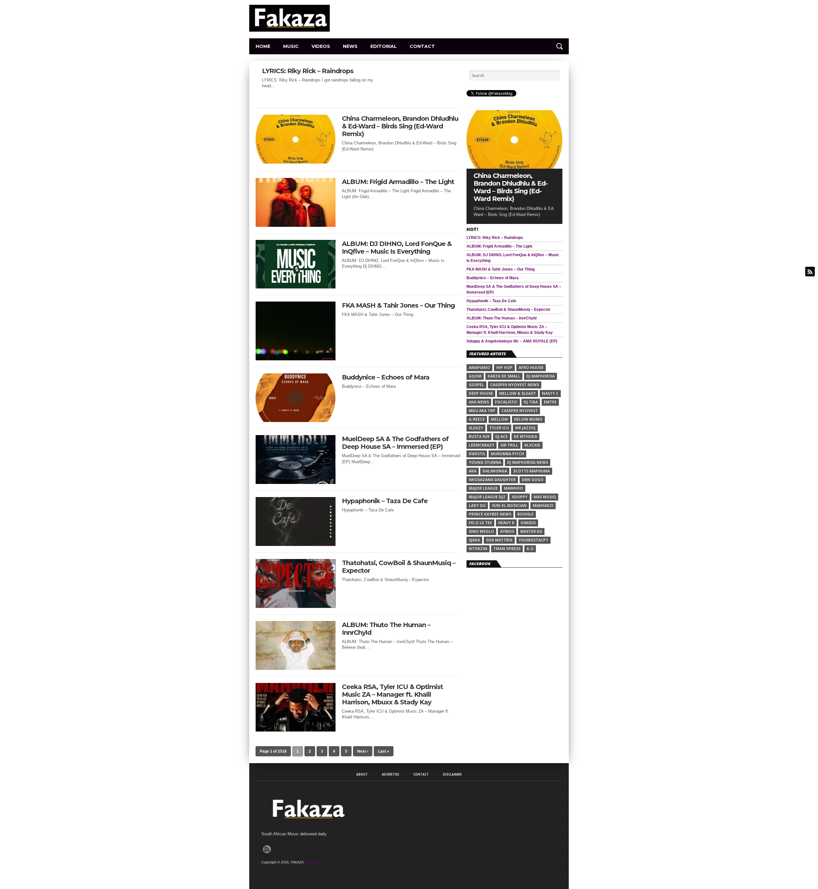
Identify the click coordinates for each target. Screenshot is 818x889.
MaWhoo (513, 488)
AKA (472, 471)
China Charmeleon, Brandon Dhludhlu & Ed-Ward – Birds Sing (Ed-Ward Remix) (400, 126)
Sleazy (476, 428)
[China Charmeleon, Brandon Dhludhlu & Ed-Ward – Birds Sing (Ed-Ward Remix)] (296, 162)
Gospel (476, 384)
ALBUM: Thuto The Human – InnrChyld (386, 628)
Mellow (499, 419)
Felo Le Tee (480, 522)
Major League (483, 488)
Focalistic (506, 402)
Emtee (550, 402)
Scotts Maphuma (531, 471)
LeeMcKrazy (481, 445)
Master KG (531, 531)
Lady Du (477, 505)
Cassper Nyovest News (514, 384)
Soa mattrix (499, 540)
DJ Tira (531, 402)
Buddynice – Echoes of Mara (385, 377)
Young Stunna (485, 462)
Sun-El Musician (509, 505)
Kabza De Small (504, 376)
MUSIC (291, 46)
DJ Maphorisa (540, 376)
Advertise (390, 774)
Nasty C (550, 393)
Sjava (474, 540)
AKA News (479, 402)
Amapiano (479, 367)
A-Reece (477, 419)
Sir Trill (509, 445)
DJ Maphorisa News (527, 462)
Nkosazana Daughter (492, 479)
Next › (362, 751)
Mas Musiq (545, 497)
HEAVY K (506, 522)
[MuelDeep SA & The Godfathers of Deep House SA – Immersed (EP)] (296, 482)
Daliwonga (494, 471)
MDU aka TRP (482, 410)
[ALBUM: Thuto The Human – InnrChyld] (296, 668)
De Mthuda (525, 436)
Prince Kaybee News (490, 514)
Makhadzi (543, 505)
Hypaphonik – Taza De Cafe (385, 501)
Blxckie (532, 445)
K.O (530, 548)
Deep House (481, 393)
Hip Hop (504, 367)
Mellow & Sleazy (517, 393)
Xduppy (520, 497)
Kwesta (477, 453)
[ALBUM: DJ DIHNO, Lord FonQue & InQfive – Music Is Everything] (296, 286)
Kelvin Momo (528, 419)
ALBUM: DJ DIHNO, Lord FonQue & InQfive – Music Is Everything (396, 247)
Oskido (528, 522)
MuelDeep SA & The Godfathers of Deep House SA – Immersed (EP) (395, 442)
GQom (475, 376)
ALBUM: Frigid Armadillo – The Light (398, 182)
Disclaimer (452, 774)
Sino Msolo (481, 531)
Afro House (531, 367)
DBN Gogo (533, 479)
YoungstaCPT (533, 540)
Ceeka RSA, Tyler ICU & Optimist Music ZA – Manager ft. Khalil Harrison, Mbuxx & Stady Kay (392, 694)
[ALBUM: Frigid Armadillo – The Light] (296, 225)
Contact (422, 46)
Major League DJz (487, 497)
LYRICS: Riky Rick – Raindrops (307, 71)
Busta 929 (479, 436)
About (362, 774)
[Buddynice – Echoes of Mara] (296, 420)
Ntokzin (478, 548)
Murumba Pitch (507, 453)
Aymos (507, 531)
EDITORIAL (383, 46)
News (350, 46)
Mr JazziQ (525, 428)
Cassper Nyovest (519, 410)
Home (263, 46)
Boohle (525, 514)
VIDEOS (321, 46)
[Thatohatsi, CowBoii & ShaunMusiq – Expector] (296, 606)
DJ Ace (501, 436)
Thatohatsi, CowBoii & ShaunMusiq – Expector (398, 566)
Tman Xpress (507, 548)
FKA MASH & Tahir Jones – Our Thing (398, 305)
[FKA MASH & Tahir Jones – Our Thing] (296, 358)
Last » (383, 751)
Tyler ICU (499, 428)
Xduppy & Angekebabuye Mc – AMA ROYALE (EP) (512, 341)
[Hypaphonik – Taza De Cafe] (296, 544)
